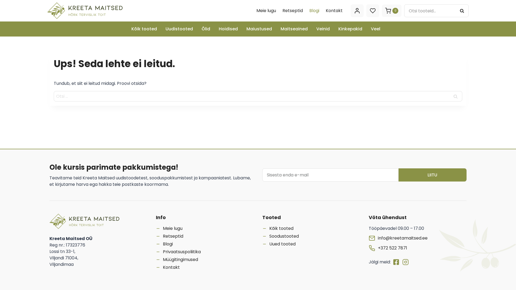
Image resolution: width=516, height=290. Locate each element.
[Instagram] (405, 262)
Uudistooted (179, 29)
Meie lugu (266, 11)
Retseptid (292, 11)
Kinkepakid (350, 29)
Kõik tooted (144, 29)
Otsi (463, 11)
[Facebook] (397, 262)
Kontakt (334, 11)
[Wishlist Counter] (372, 10)
